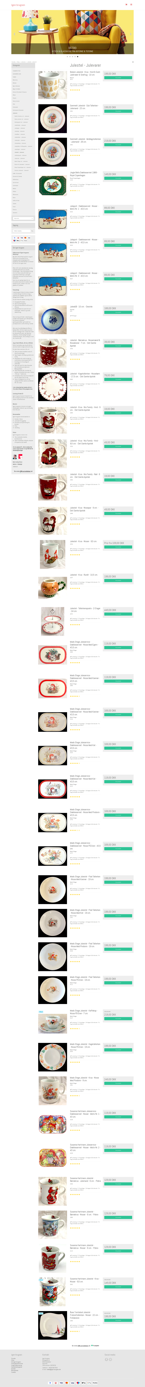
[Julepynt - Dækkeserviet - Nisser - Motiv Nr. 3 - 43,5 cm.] (52, 287)
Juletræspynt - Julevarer (21, 155)
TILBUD (14, 77)
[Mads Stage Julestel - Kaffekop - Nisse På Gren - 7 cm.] (52, 1024)
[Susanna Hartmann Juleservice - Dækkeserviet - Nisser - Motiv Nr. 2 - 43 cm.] (52, 1158)
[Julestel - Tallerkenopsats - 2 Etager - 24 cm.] (52, 622)
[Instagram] (110, 1359)
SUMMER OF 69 (16, 71)
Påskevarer (15, 194)
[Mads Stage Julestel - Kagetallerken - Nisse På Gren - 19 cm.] (52, 1058)
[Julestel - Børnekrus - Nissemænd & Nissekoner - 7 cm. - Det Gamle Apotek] (52, 354)
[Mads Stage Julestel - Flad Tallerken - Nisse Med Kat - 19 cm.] (52, 924)
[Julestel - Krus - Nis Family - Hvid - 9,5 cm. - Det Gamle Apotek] (52, 454)
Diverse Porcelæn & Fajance (20, 92)
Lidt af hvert (16, 182)
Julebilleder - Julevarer (20, 125)
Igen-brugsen (18, 5)
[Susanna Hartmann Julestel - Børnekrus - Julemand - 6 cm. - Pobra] (52, 1192)
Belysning (15, 80)
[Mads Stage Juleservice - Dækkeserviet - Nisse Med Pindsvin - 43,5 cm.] (52, 823)
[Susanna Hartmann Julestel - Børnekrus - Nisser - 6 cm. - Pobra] (52, 1225)
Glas (14, 104)
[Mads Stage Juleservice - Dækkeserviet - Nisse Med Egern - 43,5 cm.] (52, 656)
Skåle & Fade (16, 200)
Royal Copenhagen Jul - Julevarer (23, 167)
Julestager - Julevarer (20, 149)
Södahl (14, 203)
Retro (14, 197)
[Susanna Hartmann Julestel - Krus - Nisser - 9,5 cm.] (52, 1292)
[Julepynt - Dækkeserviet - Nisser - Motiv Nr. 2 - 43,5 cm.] (52, 253)
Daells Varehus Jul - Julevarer (22, 116)
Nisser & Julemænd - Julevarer (22, 164)
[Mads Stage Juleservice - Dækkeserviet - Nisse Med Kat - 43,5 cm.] (52, 756)
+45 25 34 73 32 (53, 1368)
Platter (14, 191)
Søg (32, 230)
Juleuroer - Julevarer (20, 158)
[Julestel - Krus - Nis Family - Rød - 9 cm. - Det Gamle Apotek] (52, 488)
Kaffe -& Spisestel (17, 173)
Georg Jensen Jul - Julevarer (22, 119)
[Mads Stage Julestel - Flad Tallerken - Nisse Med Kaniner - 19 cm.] (52, 890)
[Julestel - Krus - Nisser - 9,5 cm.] (52, 555)
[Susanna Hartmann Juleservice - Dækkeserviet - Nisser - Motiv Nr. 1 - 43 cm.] (52, 1125)
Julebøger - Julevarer (20, 128)
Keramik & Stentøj (17, 176)
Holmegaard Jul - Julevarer (21, 122)
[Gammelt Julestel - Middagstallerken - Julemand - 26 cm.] (52, 153)
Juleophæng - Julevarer (20, 143)
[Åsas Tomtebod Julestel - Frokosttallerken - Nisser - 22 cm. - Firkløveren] (52, 1326)
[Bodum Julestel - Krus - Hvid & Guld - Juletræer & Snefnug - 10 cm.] (52, 86)
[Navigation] (131, 4)
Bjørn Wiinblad (16, 86)
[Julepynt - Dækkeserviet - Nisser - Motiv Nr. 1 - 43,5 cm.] (52, 220)
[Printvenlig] (133, 62)
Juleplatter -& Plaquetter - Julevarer (23, 146)
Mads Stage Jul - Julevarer (21, 161)
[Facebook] (106, 1359)
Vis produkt (118, 77)
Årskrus (15, 209)
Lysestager (15, 185)
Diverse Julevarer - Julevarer (22, 170)
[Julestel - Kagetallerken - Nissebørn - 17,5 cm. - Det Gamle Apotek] (52, 387)
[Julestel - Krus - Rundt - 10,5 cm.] (52, 588)
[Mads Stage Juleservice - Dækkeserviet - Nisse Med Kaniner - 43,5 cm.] (52, 689)
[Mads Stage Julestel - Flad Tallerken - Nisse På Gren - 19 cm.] (52, 991)
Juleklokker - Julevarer (20, 137)
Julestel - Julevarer (19, 152)
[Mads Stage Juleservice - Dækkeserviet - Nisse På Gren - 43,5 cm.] (52, 857)
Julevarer (15, 113)
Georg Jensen (16, 101)
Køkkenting (15, 179)
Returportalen (18, 369)
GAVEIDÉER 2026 (17, 74)
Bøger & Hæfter (16, 89)
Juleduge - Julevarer (20, 131)
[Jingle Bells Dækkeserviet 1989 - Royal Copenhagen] (52, 186)
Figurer (14, 98)
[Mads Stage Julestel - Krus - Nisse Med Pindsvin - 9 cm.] (52, 1091)
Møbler (14, 188)
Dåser (14, 95)
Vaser (14, 206)
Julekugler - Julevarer (20, 140)
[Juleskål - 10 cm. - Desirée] (52, 320)
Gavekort (15, 212)
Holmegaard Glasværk (18, 110)
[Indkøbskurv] (126, 4)
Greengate (15, 107)
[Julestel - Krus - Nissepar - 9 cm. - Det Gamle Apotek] (52, 521)
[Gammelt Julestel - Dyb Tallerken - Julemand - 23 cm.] (52, 119)
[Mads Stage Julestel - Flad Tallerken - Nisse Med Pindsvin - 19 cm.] (52, 957)
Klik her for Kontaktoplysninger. (23, 449)
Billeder (14, 83)
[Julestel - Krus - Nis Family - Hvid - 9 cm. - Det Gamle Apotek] (52, 421)
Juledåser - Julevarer (20, 134)
